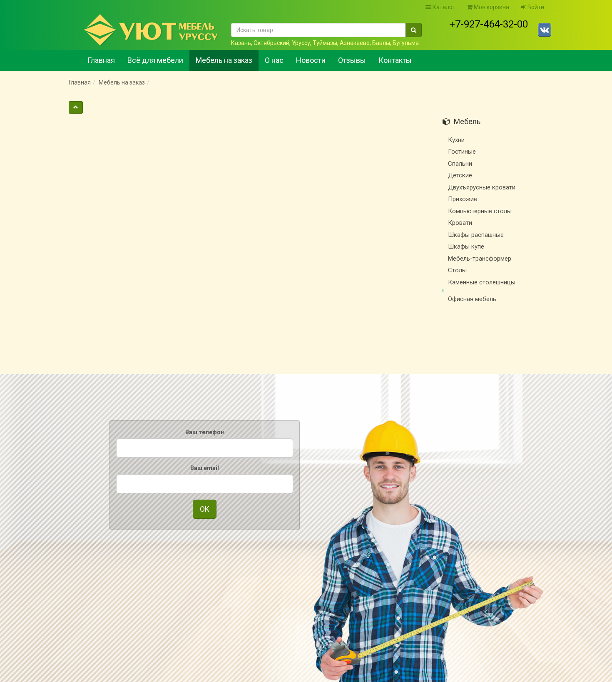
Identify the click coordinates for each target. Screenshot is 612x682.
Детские (460, 175)
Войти (535, 7)
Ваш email (204, 468)
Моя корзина (491, 7)
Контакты (395, 60)
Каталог (443, 7)
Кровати (460, 223)
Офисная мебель (472, 299)
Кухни (456, 140)
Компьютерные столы (480, 211)
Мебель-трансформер (479, 258)
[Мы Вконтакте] (544, 30)
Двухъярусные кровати (481, 187)
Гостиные (462, 151)
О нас (274, 60)
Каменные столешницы (481, 282)
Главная (101, 60)
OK (204, 509)
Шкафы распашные (476, 235)
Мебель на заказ (224, 60)
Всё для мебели (155, 60)
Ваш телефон (204, 432)
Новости (311, 60)
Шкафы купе (466, 246)
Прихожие (462, 199)
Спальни (460, 163)
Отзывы (352, 60)
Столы (457, 270)
